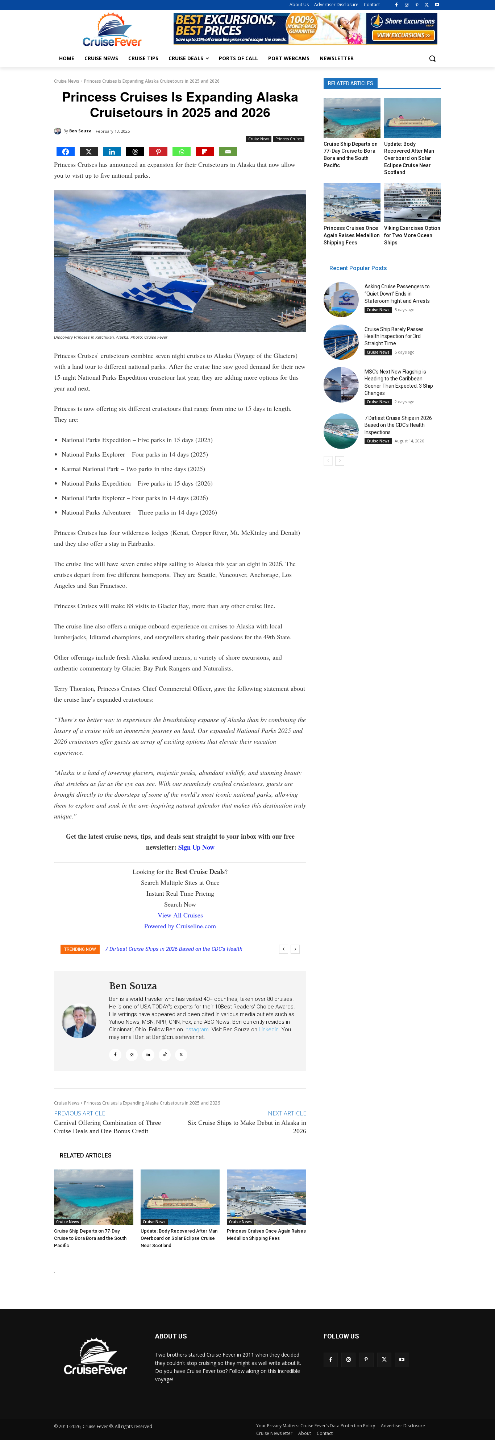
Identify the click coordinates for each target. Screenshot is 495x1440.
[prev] (283, 949)
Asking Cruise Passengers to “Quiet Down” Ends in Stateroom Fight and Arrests (397, 294)
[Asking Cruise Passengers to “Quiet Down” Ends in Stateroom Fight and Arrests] (341, 299)
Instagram (196, 1029)
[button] (432, 58)
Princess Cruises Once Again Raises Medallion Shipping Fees (352, 235)
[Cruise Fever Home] (112, 29)
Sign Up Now (196, 847)
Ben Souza (80, 130)
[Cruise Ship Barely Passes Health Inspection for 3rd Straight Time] (341, 342)
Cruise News (66, 81)
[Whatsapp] (181, 151)
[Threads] (135, 151)
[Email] (228, 151)
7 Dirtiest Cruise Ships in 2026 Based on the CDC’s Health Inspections (398, 425)
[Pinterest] (417, 5)
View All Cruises (180, 915)
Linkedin (269, 1029)
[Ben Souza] (58, 131)
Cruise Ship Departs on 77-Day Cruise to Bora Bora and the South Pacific (90, 1238)
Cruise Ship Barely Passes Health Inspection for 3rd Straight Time (394, 336)
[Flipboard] (205, 151)
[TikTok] (165, 1055)
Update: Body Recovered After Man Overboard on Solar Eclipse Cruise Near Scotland (179, 1238)
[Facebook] (396, 5)
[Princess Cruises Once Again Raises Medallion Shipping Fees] (266, 1197)
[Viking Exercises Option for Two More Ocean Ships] (412, 203)
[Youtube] (437, 5)
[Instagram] (407, 5)
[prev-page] (328, 461)
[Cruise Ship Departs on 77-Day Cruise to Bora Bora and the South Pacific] (93, 1197)
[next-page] (339, 461)
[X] (427, 5)
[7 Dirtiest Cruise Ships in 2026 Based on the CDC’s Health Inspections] (341, 431)
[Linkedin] (112, 151)
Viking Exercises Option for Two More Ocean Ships (412, 235)
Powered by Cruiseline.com (180, 925)
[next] (295, 949)
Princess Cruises (288, 138)
